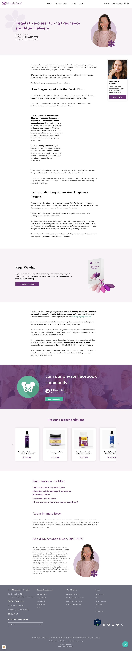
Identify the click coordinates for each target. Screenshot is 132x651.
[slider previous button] (13, 444)
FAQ (38, 608)
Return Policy (100, 594)
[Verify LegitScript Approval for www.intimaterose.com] (97, 623)
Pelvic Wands (41, 601)
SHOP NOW (117, 97)
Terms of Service (101, 601)
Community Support (72, 594)
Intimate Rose (68, 644)
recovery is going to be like (81, 316)
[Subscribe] (40, 624)
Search (98, 608)
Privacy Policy (100, 604)
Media (97, 598)
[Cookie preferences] (4, 647)
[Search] (125, 3)
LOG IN (106, 4)
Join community (54, 399)
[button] (49, 3)
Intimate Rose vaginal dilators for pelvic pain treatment (52, 491)
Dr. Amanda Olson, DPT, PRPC (26, 37)
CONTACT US (13, 614)
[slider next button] (118, 444)
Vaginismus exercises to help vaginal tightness (49, 487)
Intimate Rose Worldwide (74, 604)
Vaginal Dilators (42, 594)
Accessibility (99, 611)
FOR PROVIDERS (117, 4)
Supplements (41, 604)
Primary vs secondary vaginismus (44, 498)
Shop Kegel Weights (27, 284)
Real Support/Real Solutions (75, 598)
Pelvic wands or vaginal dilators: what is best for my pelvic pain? (55, 502)
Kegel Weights (41, 598)
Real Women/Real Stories (74, 601)
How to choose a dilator (41, 494)
